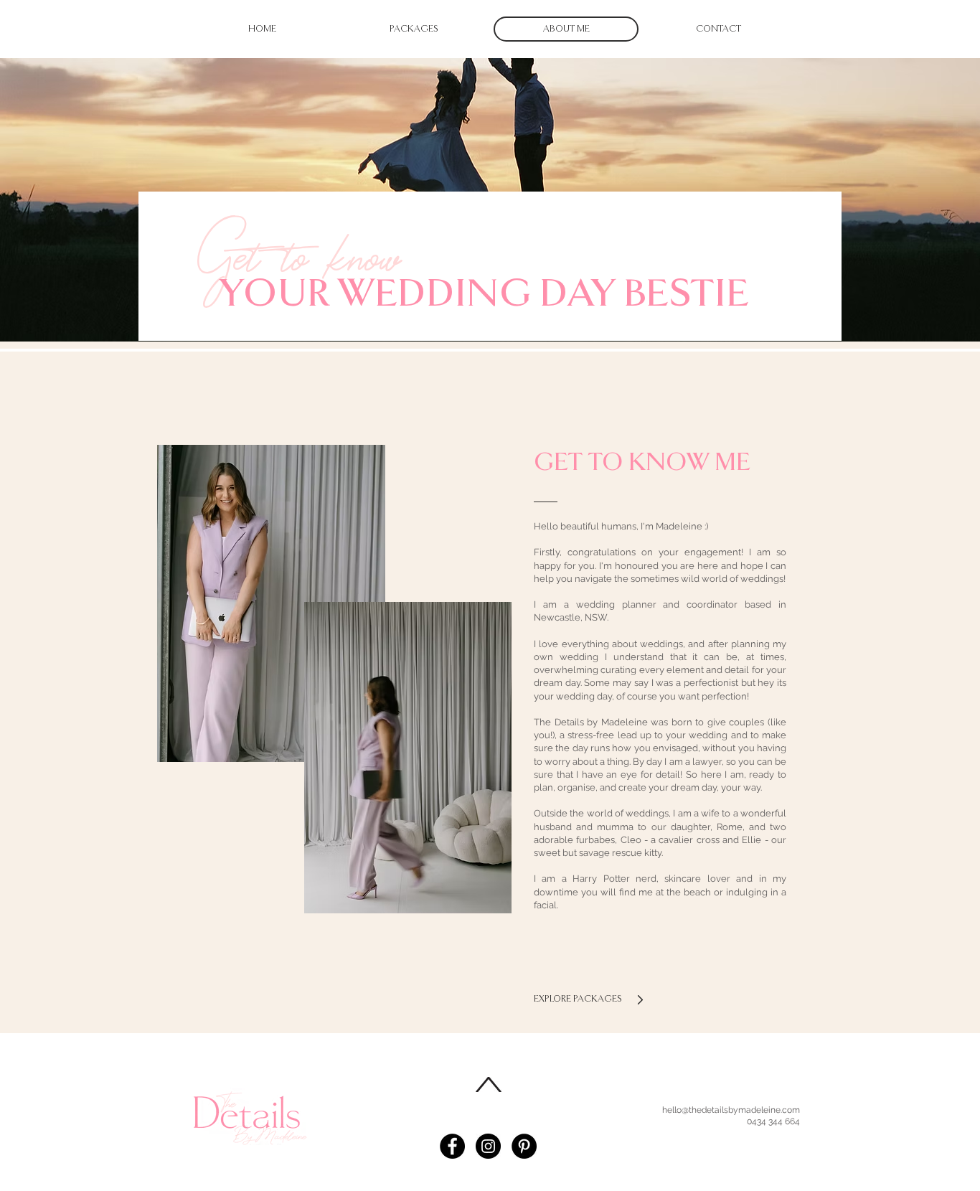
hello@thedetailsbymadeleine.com (731, 1110)
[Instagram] (488, 1146)
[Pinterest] (524, 1146)
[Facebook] (452, 1146)
